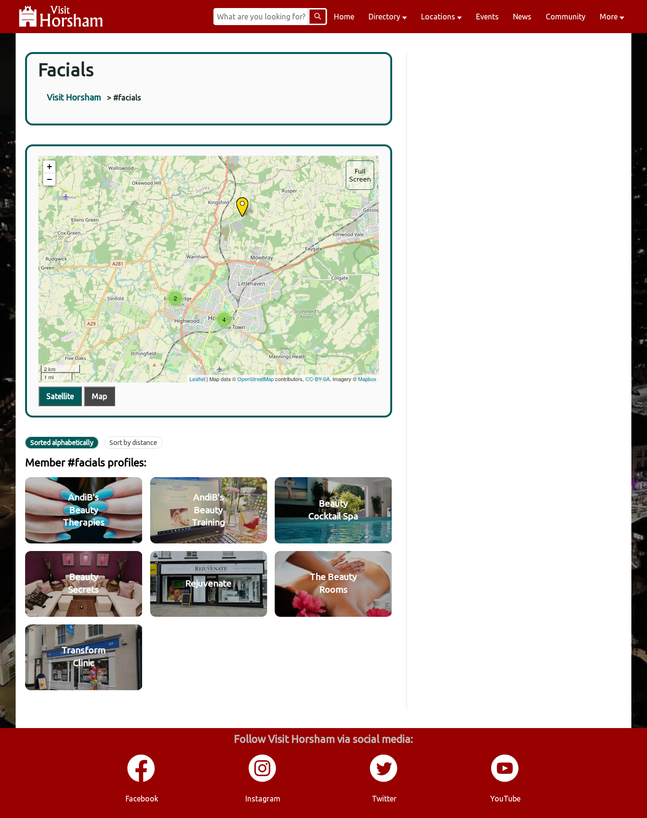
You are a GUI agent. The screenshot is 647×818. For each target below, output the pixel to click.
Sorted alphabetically (61, 442)
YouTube (505, 798)
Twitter (384, 798)
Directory (385, 16)
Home (344, 16)
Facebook (142, 798)
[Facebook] (141, 780)
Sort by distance (133, 442)
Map (99, 396)
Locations (439, 16)
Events (487, 16)
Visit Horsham (74, 97)
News (522, 16)
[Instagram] (263, 780)
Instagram (262, 798)
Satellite (60, 396)
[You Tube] (505, 780)
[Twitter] (384, 780)
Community (565, 16)
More (610, 16)
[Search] (317, 16)
